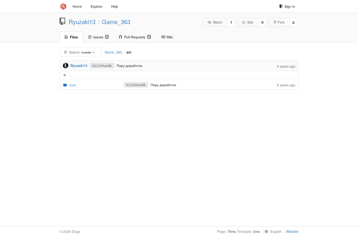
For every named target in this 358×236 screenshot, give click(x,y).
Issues (100, 37)
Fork (280, 22)
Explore (96, 6)
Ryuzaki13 (82, 22)
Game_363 (116, 22)
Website (292, 231)
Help (114, 6)
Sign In (289, 6)
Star (250, 22)
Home (77, 6)
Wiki (169, 37)
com (72, 84)
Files (74, 37)
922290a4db (102, 66)
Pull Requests (137, 37)
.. (71, 75)
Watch (217, 22)
